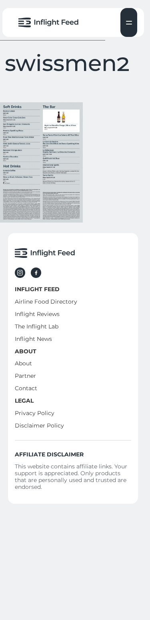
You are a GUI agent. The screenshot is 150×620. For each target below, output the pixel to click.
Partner (25, 375)
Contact (26, 388)
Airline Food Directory (46, 301)
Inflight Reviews (37, 314)
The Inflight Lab (36, 326)
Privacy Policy (34, 413)
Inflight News (33, 338)
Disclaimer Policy (39, 425)
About (23, 363)
